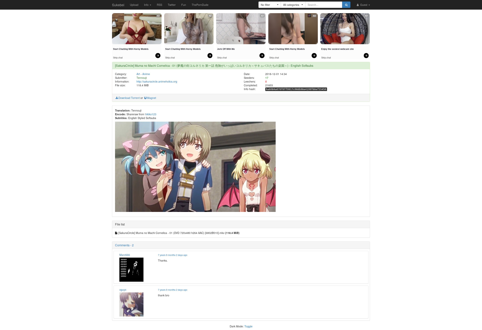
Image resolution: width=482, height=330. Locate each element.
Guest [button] (363, 5)
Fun (183, 5)
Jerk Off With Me (226, 49)
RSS (159, 5)
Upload (134, 5)
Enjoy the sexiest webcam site (337, 49)
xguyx (122, 289)
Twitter (172, 5)
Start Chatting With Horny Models (131, 49)
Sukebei (118, 4)
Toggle (248, 326)
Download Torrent (129, 98)
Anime (146, 74)
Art (138, 74)
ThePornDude (200, 5)
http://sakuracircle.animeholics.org (157, 81)
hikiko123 (150, 114)
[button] (270, 5)
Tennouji (142, 78)
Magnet (151, 98)
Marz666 (124, 255)
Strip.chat (118, 57)
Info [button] (146, 5)
